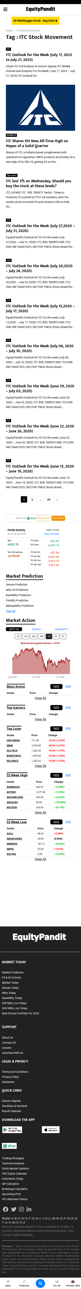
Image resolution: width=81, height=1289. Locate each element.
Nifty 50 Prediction (17, 589)
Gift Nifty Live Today (14, 1003)
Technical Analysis (13, 1163)
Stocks (6, 1218)
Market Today (10, 982)
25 (48, 499)
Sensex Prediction (17, 584)
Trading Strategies (13, 1158)
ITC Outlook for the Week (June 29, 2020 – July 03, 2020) (40, 388)
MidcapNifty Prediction (20, 605)
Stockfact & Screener (14, 1106)
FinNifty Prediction (17, 600)
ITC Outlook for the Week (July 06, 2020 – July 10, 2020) (40, 348)
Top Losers (12, 175)
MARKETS (11, 135)
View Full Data (51, 534)
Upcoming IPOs (11, 1194)
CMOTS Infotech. (23, 1235)
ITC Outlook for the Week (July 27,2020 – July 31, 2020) (40, 228)
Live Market (58, 518)
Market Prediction (13, 972)
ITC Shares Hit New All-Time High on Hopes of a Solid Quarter (37, 143)
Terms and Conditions (15, 1071)
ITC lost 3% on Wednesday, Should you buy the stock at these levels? (38, 183)
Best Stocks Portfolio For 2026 (20, 1013)
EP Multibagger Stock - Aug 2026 (34, 20)
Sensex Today (10, 987)
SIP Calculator (10, 1183)
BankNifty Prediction (18, 595)
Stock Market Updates (15, 1168)
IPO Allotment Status (15, 1199)
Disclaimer (8, 1082)
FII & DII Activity (11, 977)
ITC (8, 49)
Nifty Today (9, 992)
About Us (7, 1037)
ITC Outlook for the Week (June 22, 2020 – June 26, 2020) (40, 429)
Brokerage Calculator (15, 1188)
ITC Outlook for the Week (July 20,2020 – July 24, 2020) (39, 268)
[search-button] (40, 1283)
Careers (6, 1047)
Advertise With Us (12, 1052)
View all (10, 611)
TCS (9, 260)
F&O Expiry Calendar (14, 1173)
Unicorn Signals (11, 1100)
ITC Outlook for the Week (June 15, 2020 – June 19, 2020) (40, 469)
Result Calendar (11, 1111)
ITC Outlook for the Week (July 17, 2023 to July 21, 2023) (39, 57)
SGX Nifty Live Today (14, 1008)
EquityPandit (40, 9)
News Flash (43, 518)
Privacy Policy (10, 1076)
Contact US (9, 1042)
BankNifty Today (12, 998)
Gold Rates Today (12, 1178)
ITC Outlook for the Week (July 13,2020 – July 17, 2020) (40, 308)
